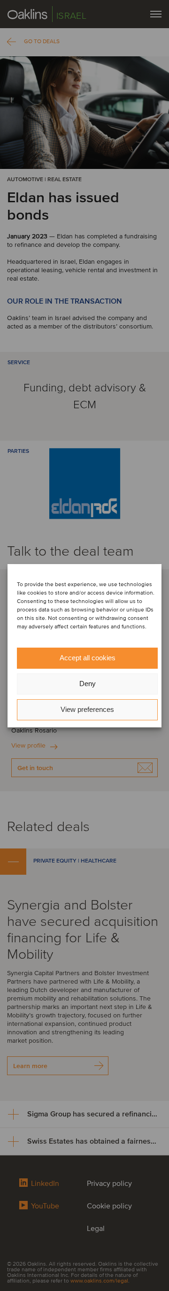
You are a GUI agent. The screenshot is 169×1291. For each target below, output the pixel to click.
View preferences (87, 709)
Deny (87, 684)
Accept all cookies (87, 658)
